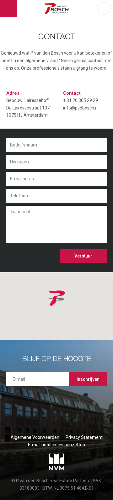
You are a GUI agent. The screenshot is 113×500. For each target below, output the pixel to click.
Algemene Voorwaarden (35, 437)
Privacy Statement (84, 437)
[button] (65, 306)
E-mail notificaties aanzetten (56, 444)
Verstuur (83, 255)
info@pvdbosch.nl (81, 107)
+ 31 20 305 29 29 (80, 100)
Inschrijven (88, 379)
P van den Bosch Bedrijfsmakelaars (58, 8)
